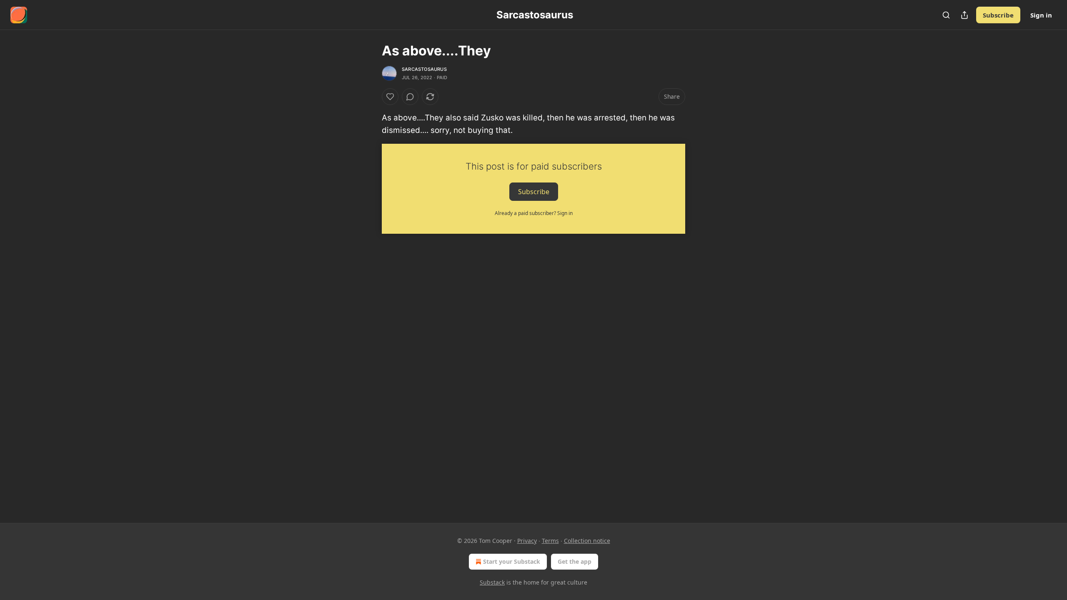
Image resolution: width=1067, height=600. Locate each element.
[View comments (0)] (410, 96)
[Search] (946, 15)
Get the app (574, 561)
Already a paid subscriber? (534, 213)
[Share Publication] (964, 15)
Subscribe (998, 15)
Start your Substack (511, 561)
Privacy (527, 541)
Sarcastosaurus (424, 69)
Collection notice (587, 541)
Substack (492, 582)
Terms (550, 541)
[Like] (390, 96)
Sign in (1041, 15)
